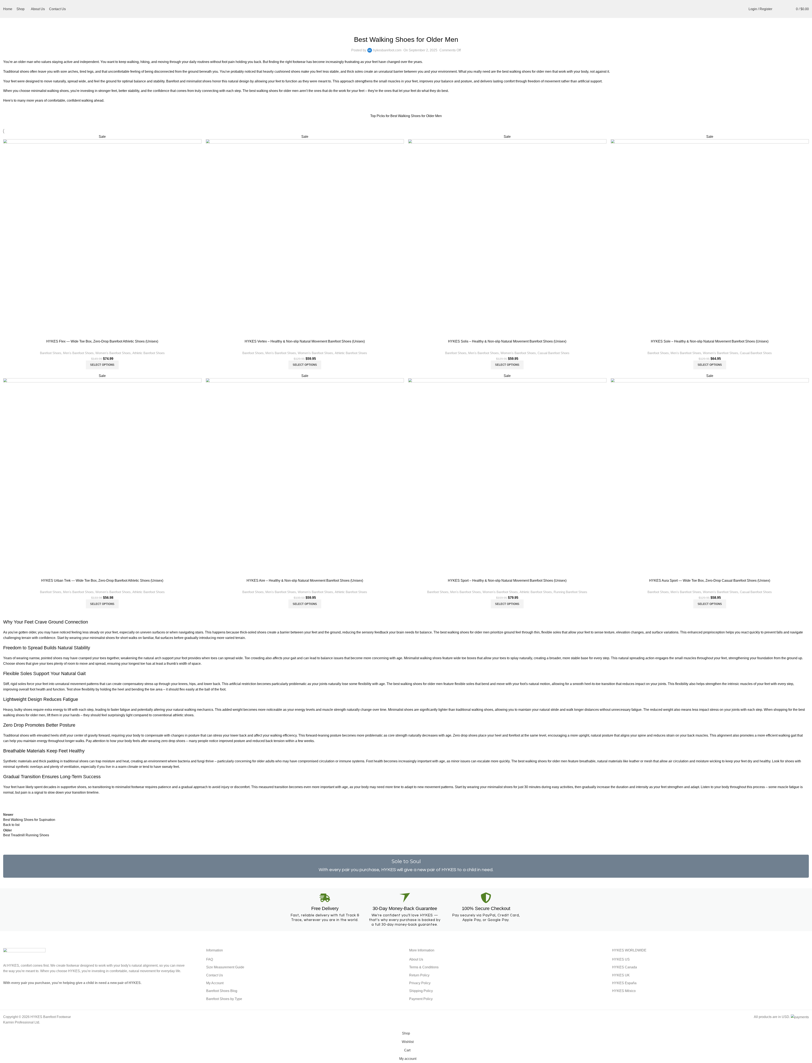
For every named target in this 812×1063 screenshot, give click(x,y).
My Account (215, 983)
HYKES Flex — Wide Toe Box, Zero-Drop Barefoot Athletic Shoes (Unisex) (102, 341)
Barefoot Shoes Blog (221, 991)
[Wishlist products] (785, 9)
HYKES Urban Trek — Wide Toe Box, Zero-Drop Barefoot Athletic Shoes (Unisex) (102, 580)
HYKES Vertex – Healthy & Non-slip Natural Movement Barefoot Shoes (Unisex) (305, 341)
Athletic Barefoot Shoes (148, 353)
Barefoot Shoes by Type (224, 999)
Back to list (11, 825)
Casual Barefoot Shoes (553, 353)
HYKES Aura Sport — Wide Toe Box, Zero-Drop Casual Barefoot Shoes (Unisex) (709, 580)
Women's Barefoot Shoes (113, 353)
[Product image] (102, 236)
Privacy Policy (420, 983)
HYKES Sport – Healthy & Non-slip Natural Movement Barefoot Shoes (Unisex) (507, 580)
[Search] (777, 9)
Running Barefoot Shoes (570, 592)
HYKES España (624, 983)
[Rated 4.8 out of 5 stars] (102, 475)
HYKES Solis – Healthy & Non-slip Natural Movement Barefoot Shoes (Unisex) (507, 341)
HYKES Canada (624, 967)
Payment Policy (421, 999)
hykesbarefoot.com (387, 50)
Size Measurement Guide (225, 967)
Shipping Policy (421, 991)
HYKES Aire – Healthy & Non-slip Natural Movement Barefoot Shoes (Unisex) (305, 580)
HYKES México (624, 991)
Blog (414, 28)
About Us (416, 959)
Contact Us (214, 975)
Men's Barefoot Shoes (78, 353)
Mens (423, 28)
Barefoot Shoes (397, 28)
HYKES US (621, 959)
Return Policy (419, 975)
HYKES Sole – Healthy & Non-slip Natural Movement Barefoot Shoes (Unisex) (709, 341)
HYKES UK (621, 975)
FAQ (209, 959)
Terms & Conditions (424, 967)
